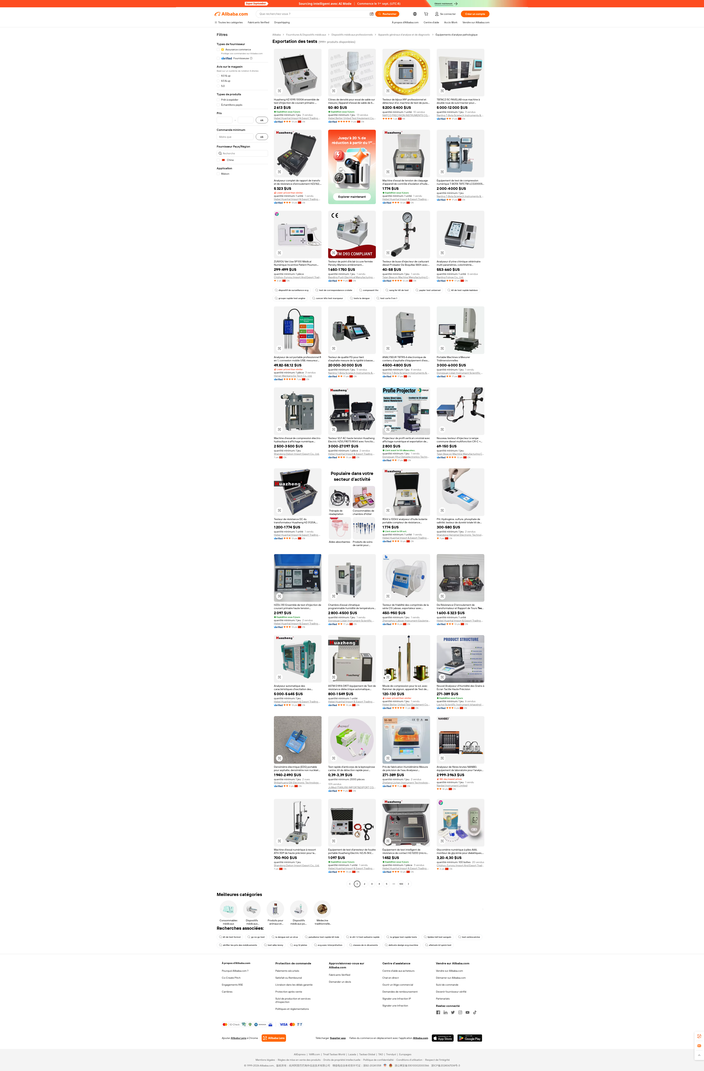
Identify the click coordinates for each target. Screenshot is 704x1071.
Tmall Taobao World (334, 1054)
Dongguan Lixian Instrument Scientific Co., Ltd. (460, 372)
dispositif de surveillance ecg (293, 290)
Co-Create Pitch (231, 977)
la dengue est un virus (286, 937)
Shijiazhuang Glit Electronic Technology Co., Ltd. (298, 782)
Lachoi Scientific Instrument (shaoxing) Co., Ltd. (460, 704)
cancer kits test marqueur (329, 298)
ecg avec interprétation (330, 945)
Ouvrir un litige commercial (397, 984)
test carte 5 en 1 (388, 298)
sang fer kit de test (399, 290)
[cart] (427, 14)
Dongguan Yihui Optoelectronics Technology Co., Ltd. (406, 456)
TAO (380, 1054)
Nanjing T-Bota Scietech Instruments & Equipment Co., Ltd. (460, 115)
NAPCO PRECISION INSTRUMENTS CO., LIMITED (406, 115)
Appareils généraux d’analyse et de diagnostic (404, 34)
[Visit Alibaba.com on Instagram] (460, 1012)
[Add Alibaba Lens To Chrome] (274, 1038)
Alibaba (276, 34)
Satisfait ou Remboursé (288, 977)
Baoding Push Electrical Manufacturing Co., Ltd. (352, 277)
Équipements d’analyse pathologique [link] (457, 34)
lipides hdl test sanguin (439, 937)
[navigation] (242, 460)
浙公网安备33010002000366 (412, 1065)
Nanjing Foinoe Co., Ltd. (450, 277)
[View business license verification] (385, 1065)
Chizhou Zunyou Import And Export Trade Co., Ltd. (298, 277)
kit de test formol (232, 937)
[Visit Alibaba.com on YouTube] (467, 1012)
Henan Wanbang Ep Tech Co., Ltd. (293, 375)
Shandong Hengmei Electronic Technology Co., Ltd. (460, 534)
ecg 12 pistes (300, 945)
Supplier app (338, 1038)
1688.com (314, 1054)
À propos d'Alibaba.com (236, 963)
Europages (405, 1054)
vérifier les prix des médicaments (240, 945)
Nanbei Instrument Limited (452, 785)
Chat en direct (390, 977)
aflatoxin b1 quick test (440, 945)
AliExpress (300, 1054)
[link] (699, 1036)
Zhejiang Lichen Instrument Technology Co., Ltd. (406, 782)
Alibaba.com (420, 1038)
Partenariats (443, 998)
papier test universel (430, 290)
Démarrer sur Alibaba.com (451, 977)
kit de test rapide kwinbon (464, 290)
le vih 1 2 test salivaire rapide (365, 937)
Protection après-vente (288, 991)
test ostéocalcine (471, 937)
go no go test (258, 937)
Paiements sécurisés (287, 970)
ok (261, 120)
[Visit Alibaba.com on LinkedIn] (445, 1012)
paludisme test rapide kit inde (324, 937)
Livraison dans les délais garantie (294, 984)
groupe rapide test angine (291, 298)
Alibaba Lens (238, 1038)
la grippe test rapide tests (403, 937)
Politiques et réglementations (292, 1008)
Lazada (352, 1054)
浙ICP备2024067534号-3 (445, 1065)
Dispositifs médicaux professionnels (352, 34)
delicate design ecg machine (403, 945)
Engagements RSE (232, 984)
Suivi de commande (447, 984)
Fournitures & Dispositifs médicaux (306, 34)
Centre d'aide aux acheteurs (398, 970)
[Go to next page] (408, 884)
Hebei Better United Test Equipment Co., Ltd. (352, 118)
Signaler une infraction (395, 1005)
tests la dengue (362, 298)
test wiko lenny (275, 945)
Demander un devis (340, 981)
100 (401, 884)
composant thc (371, 290)
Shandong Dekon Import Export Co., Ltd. (296, 453)
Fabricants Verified (339, 974)
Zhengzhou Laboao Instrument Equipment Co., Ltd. (406, 620)
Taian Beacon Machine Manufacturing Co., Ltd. (406, 277)
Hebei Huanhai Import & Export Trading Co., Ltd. (298, 118)
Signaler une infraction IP (396, 998)
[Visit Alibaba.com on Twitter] (453, 1012)
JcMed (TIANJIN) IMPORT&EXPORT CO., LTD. (352, 787)
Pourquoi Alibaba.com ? (235, 970)
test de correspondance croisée (335, 290)
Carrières (227, 991)
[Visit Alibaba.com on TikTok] (475, 1012)
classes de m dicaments (365, 945)
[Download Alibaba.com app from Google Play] (469, 1038)
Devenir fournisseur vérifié (451, 991)
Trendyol (391, 1054)
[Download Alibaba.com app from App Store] (443, 1038)
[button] (371, 14)
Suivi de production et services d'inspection (293, 1000)
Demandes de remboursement (400, 991)
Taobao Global (367, 1054)
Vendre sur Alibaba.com (449, 970)
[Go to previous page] (349, 884)
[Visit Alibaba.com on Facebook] (438, 1012)
